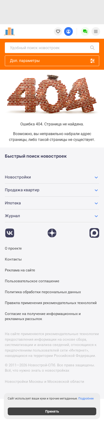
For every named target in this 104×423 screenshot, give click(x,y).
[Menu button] (85, 31)
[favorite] (58, 31)
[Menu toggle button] (95, 31)
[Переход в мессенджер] (94, 230)
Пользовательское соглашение (32, 281)
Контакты (13, 259)
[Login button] (68, 31)
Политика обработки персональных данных (43, 292)
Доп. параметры (25, 60)
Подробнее (86, 398)
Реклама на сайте (20, 270)
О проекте (13, 248)
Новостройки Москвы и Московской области (44, 381)
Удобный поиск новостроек (35, 48)
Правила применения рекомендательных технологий (51, 303)
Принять (52, 411)
